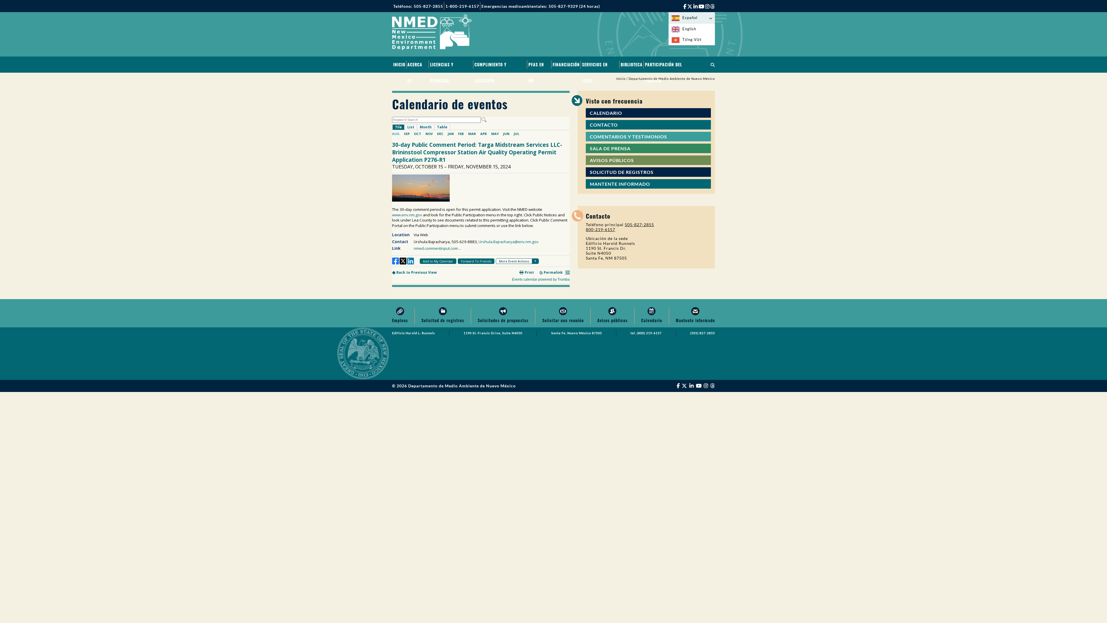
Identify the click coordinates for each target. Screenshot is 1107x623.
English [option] (689, 29)
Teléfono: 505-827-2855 (418, 6)
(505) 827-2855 (702, 333)
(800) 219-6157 (649, 333)
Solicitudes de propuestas (503, 320)
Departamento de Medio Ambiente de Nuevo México (672, 78)
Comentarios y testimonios (628, 136)
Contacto (604, 124)
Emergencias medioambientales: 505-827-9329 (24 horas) (540, 6)
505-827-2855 (639, 224)
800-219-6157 (600, 229)
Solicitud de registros (622, 172)
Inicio (399, 64)
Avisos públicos (612, 160)
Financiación (566, 64)
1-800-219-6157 (462, 6)
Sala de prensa (610, 148)
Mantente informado (620, 184)
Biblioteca (632, 64)
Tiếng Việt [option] (692, 39)
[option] (692, 29)
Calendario (606, 113)
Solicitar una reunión (563, 320)
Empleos (400, 320)
